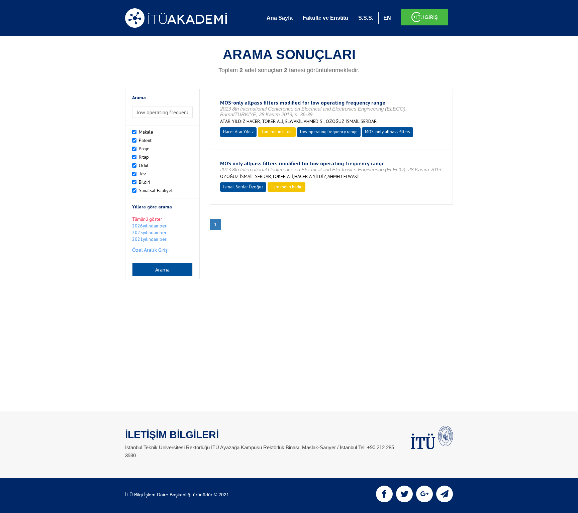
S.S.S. (365, 18)
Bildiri (144, 182)
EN (387, 18)
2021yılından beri (150, 239)
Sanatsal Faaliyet (156, 190)
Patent (145, 140)
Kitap (144, 157)
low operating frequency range (329, 132)
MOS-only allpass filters (387, 132)
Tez (142, 174)
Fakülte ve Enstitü (325, 18)
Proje (144, 149)
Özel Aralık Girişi (150, 249)
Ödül (144, 165)
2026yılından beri (150, 226)
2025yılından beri (150, 232)
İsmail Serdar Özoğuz (243, 187)
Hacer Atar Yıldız (238, 132)
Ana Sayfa (280, 18)
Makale (146, 132)
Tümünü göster (147, 219)
